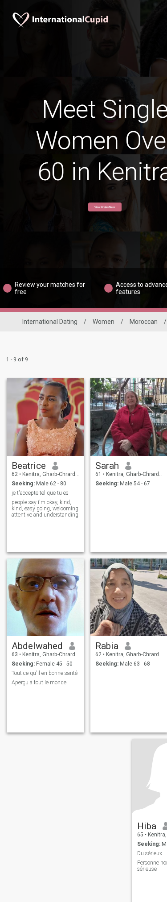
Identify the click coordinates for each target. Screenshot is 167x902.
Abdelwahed (37, 646)
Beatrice (29, 465)
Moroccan (144, 321)
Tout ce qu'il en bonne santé (44, 673)
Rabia (106, 646)
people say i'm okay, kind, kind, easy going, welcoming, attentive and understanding (46, 508)
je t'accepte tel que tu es (40, 493)
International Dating (49, 321)
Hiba (146, 826)
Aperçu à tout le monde (39, 682)
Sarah (107, 465)
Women (103, 321)
